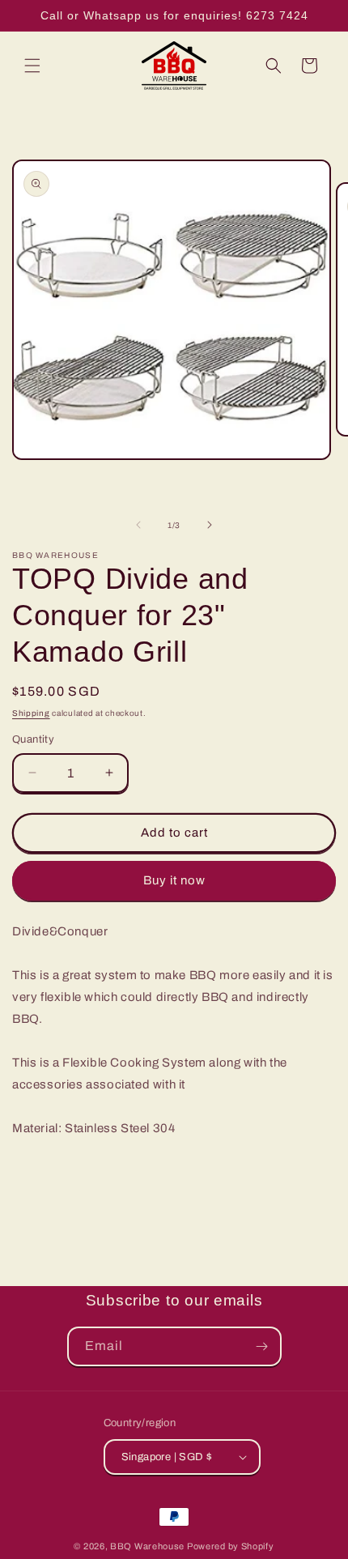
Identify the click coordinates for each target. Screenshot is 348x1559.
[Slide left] (138, 525)
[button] (32, 65)
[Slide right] (209, 525)
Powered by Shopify (230, 1546)
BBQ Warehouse (147, 1546)
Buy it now (174, 880)
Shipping (31, 713)
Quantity (33, 739)
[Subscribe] (262, 1346)
